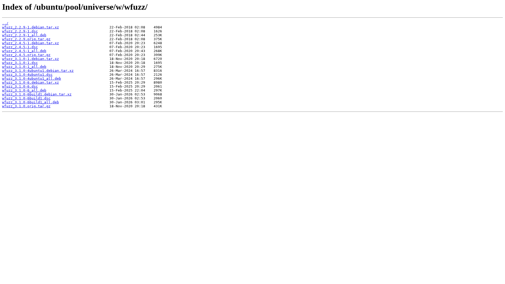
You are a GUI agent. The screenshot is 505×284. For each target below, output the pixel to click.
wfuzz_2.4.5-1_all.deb (24, 51)
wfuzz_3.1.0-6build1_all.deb (30, 102)
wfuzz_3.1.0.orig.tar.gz (26, 106)
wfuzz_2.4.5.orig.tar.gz (26, 55)
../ (5, 23)
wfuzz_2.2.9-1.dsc (20, 31)
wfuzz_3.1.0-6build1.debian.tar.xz (37, 94)
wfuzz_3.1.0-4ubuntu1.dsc (27, 75)
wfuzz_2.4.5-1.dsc (20, 47)
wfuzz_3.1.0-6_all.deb (24, 90)
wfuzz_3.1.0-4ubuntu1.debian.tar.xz (38, 71)
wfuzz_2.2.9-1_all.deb (24, 35)
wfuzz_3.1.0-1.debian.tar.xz (30, 59)
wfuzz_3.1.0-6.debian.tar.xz (30, 82)
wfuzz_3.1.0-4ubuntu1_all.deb (31, 78)
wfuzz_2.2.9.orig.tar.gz (26, 39)
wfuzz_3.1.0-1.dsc (20, 63)
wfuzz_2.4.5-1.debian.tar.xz (30, 43)
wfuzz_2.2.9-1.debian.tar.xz (30, 27)
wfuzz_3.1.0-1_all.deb (24, 67)
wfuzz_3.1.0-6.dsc (20, 86)
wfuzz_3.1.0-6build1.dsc (26, 98)
